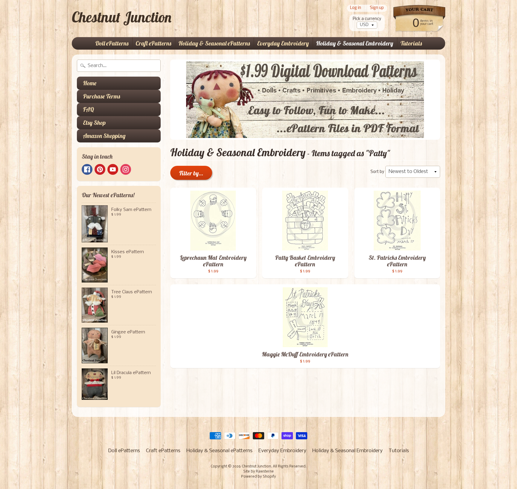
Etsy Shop (94, 122)
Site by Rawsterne (258, 471)
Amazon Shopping (104, 135)
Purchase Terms (101, 96)
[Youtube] (112, 169)
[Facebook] (87, 169)
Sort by (377, 172)
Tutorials (411, 43)
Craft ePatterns (153, 43)
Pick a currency (367, 19)
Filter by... (191, 173)
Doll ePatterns (111, 43)
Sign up (377, 8)
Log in (355, 8)
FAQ (88, 109)
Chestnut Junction (121, 17)
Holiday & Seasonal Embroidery (354, 43)
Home (89, 83)
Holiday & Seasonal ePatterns (214, 43)
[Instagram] (125, 169)
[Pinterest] (100, 169)
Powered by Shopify (258, 477)
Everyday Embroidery (283, 43)
